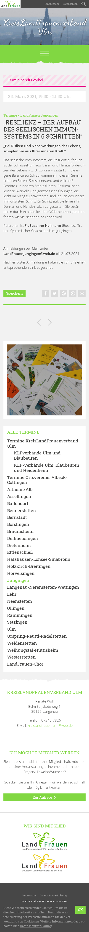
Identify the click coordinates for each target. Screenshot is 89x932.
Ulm (11, 629)
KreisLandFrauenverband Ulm (44, 27)
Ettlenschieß (20, 552)
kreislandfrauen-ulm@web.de (50, 725)
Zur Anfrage (43, 797)
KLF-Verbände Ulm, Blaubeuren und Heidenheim (46, 468)
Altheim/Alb (20, 489)
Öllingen (15, 608)
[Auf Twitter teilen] (54, 293)
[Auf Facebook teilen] (45, 293)
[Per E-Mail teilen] (82, 293)
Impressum (52, 3)
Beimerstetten (21, 510)
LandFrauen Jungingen (39, 115)
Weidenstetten (22, 643)
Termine (10, 115)
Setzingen (17, 622)
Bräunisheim (20, 531)
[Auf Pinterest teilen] (63, 293)
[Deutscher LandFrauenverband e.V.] (44, 862)
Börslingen (18, 524)
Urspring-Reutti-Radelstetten (37, 636)
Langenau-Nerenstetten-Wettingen (43, 587)
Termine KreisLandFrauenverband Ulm (42, 443)
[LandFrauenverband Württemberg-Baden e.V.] (44, 841)
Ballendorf (17, 503)
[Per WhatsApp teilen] (72, 293)
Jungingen (18, 580)
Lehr (11, 594)
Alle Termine (23, 432)
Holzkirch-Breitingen (28, 566)
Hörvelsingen (20, 573)
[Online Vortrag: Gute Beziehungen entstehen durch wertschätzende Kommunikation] (39, 323)
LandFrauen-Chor (25, 664)
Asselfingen (19, 496)
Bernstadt (17, 517)
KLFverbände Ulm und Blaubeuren (37, 455)
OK (80, 909)
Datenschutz (70, 3)
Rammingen (19, 615)
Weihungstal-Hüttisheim (32, 650)
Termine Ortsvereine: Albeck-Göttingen (37, 480)
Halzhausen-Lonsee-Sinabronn (38, 559)
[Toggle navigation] (44, 53)
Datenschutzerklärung (53, 895)
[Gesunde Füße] (49, 323)
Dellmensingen (22, 538)
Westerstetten (21, 657)
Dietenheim (19, 545)
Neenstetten (19, 601)
